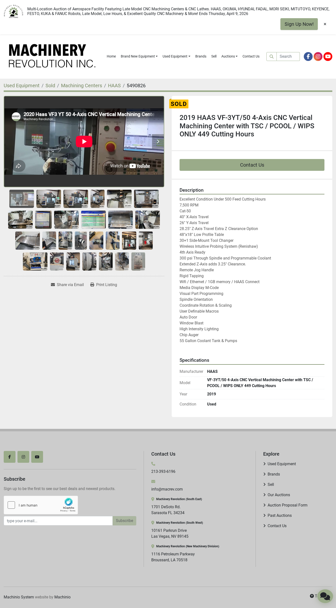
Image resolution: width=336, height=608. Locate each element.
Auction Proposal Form (287, 505)
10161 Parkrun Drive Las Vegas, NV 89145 (169, 533)
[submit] (271, 56)
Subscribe (124, 520)
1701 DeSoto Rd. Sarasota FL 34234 (167, 510)
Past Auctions (280, 515)
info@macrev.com (167, 489)
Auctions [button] (228, 56)
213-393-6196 (163, 471)
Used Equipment (175, 56)
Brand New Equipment (138, 56)
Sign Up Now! (299, 24)
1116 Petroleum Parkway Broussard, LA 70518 (173, 557)
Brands (200, 56)
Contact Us (251, 56)
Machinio (62, 597)
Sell (213, 56)
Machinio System (19, 597)
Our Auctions (279, 494)
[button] (139, 56)
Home (111, 56)
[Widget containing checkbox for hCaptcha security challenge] (41, 505)
